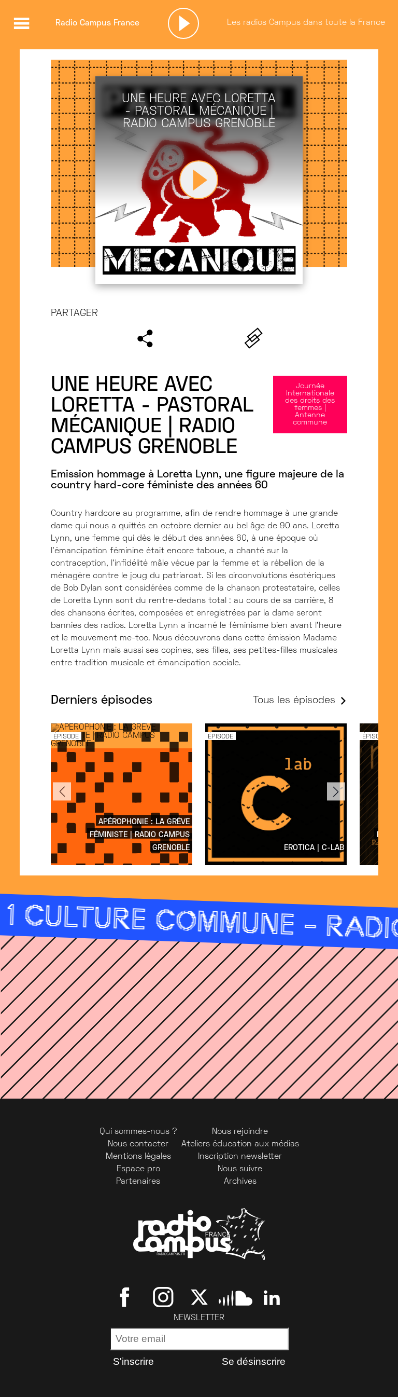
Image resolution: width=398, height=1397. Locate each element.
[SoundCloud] (235, 1297)
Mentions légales (138, 1156)
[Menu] (21, 23)
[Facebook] (127, 1297)
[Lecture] (183, 23)
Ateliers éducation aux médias (240, 1144)
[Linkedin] (272, 1297)
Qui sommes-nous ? (138, 1131)
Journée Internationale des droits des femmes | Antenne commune (310, 404)
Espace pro (138, 1169)
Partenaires (138, 1181)
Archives (240, 1181)
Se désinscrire (254, 1361)
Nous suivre (240, 1169)
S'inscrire (133, 1361)
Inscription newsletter (240, 1156)
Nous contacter (138, 1144)
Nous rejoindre (240, 1131)
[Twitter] (199, 1297)
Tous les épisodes (294, 700)
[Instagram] (163, 1297)
